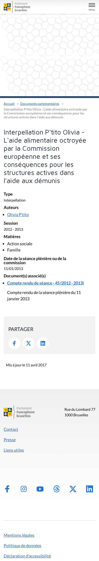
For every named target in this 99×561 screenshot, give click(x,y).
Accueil (9, 104)
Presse (10, 439)
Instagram (23, 488)
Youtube (40, 488)
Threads (56, 488)
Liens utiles (14, 450)
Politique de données (22, 545)
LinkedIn (43, 343)
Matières (12, 237)
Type (8, 194)
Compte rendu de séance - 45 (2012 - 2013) (45, 282)
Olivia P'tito (18, 214)
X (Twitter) (73, 488)
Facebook (14, 343)
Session (11, 223)
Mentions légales (19, 535)
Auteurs (11, 207)
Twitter (29, 343)
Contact (11, 429)
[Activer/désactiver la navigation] (91, 7)
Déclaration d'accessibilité (27, 555)
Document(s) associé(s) (25, 276)
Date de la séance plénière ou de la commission (35, 261)
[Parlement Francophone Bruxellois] (18, 7)
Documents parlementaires (39, 104)
